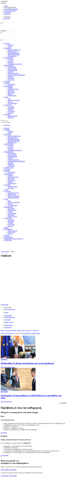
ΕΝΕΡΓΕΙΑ (11, 78)
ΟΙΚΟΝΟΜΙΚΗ (9, 65)
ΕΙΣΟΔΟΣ (7, 18)
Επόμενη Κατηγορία (6, 401)
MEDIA (6, 227)
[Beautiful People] (9, 317)
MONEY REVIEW (13, 73)
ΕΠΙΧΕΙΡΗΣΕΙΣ (12, 70)
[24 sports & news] (9, 309)
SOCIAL (10, 102)
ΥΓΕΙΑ (10, 46)
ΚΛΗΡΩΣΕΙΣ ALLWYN (15, 64)
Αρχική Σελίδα (5, 251)
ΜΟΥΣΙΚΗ (11, 91)
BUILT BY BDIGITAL (7, 333)
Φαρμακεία (7, 14)
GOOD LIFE (8, 105)
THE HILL (11, 117)
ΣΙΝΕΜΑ (10, 87)
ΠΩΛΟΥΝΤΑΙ (12, 194)
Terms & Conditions (10, 330)
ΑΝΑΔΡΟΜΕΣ (12, 213)
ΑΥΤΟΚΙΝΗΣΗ (12, 103)
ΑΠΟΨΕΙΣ (7, 114)
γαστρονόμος (8, 12)
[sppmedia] (4, 304)
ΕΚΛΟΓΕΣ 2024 (12, 51)
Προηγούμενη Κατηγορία (8, 367)
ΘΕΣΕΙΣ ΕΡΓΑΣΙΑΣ (13, 197)
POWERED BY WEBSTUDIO (31, 333)
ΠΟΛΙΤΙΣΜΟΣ (8, 86)
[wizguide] (7, 319)
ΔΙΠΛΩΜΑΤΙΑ (12, 56)
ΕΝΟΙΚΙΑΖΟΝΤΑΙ (13, 193)
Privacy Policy (21, 330)
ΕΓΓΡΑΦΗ (4, 432)
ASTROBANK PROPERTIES (16, 75)
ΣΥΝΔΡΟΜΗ (5, 455)
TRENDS (10, 76)
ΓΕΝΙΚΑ (10, 212)
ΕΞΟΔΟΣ (10, 113)
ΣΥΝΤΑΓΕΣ (11, 111)
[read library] (8, 327)
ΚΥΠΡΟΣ (7, 43)
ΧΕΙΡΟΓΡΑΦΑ (12, 95)
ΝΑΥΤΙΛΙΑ (11, 80)
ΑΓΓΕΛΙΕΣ (7, 191)
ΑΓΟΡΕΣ (10, 72)
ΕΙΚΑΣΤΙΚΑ (11, 92)
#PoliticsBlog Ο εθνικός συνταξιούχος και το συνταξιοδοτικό (27, 363)
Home (6, 6)
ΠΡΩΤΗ (6, 128)
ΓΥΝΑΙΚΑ (11, 106)
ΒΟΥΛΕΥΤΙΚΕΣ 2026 (14, 50)
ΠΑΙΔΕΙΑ (10, 45)
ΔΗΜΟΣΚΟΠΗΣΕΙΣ (14, 54)
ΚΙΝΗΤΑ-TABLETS (14, 100)
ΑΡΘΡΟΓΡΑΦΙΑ (12, 116)
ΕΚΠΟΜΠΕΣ (8, 229)
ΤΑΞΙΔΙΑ (10, 110)
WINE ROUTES (12, 231)
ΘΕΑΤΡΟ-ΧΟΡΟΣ (13, 89)
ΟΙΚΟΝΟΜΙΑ (12, 67)
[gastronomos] (8, 325)
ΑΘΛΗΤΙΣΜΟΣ (8, 57)
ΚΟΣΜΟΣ (7, 83)
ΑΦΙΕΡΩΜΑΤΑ (8, 207)
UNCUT (10, 234)
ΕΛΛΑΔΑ (11, 61)
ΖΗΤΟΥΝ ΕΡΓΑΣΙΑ (13, 196)
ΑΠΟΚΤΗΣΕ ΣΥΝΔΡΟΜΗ (9, 470)
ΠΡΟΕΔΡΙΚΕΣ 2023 (13, 53)
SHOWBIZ (11, 108)
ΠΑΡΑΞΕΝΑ (11, 84)
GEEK (6, 97)
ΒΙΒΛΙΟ (10, 94)
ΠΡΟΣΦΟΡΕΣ (8, 237)
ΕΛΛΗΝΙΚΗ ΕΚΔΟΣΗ (11, 9)
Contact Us (35, 330)
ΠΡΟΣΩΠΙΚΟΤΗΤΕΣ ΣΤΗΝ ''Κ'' (13, 238)
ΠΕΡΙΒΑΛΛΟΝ (8, 167)
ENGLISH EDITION (10, 10)
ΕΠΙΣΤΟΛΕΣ (8, 240)
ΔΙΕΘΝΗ (10, 62)
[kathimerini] (8, 315)
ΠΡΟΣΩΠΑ (11, 215)
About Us (28, 330)
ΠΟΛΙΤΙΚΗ (7, 48)
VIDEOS (6, 235)
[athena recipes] (8, 322)
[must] (6, 312)
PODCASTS (11, 232)
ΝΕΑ (9, 98)
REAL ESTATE (12, 68)
